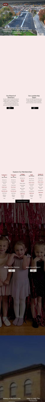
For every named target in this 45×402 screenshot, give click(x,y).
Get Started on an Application (22, 201)
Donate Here (40, 34)
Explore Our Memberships (22, 172)
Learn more (9, 108)
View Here (12, 271)
